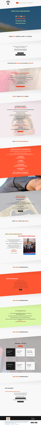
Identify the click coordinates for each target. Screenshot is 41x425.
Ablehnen (36, 422)
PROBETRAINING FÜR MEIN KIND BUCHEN (20, 398)
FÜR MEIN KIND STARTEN (21, 53)
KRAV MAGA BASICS (20, 211)
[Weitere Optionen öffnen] (34, 2)
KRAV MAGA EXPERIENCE (20, 401)
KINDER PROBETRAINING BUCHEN (20, 86)
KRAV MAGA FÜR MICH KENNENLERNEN (20, 54)
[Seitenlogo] (8, 3)
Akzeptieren (32, 422)
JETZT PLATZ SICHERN (20, 131)
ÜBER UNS (20, 289)
